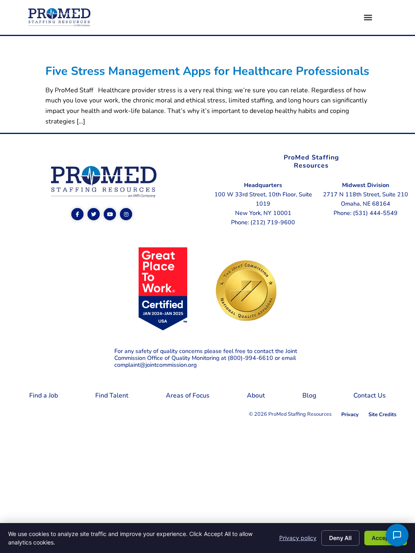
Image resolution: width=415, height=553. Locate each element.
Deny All (340, 537)
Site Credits (382, 414)
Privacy (350, 414)
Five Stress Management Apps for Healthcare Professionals (207, 71)
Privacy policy (298, 537)
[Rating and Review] (163, 328)
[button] (367, 17)
